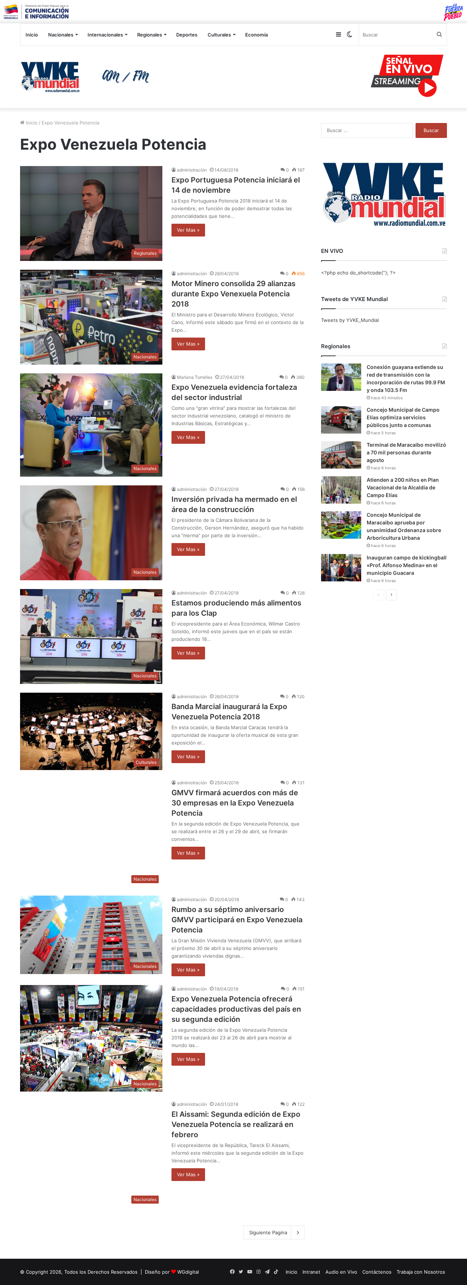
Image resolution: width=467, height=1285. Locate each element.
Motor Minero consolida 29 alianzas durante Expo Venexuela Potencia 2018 (233, 293)
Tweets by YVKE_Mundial (350, 320)
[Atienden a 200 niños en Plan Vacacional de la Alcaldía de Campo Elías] (341, 490)
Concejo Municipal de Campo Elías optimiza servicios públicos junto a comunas (403, 417)
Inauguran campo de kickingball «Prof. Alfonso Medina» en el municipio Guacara (407, 565)
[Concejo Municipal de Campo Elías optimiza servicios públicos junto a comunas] (341, 420)
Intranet (311, 1272)
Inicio (32, 35)
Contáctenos (376, 1272)
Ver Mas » (188, 230)
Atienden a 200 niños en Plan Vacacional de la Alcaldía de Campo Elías (403, 487)
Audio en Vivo (341, 1272)
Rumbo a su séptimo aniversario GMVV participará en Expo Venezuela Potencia (236, 919)
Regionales (149, 35)
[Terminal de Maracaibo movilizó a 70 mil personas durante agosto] (341, 455)
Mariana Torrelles (194, 377)
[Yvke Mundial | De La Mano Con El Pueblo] (87, 77)
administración (192, 170)
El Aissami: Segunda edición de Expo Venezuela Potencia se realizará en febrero (235, 1124)
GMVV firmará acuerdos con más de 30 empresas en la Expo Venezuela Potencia (234, 802)
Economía (256, 35)
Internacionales (105, 35)
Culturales (219, 35)
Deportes (186, 35)
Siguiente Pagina (268, 1232)
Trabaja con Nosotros (421, 1272)
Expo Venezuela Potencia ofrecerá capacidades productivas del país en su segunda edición (236, 1009)
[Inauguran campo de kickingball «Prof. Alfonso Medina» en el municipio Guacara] (341, 567)
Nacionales (60, 35)
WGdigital (188, 1272)
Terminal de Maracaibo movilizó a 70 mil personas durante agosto (406, 452)
